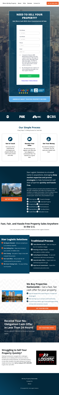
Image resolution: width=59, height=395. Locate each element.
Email (21, 49)
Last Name (22, 36)
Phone (21, 42)
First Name (22, 30)
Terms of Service (33, 80)
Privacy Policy (25, 80)
